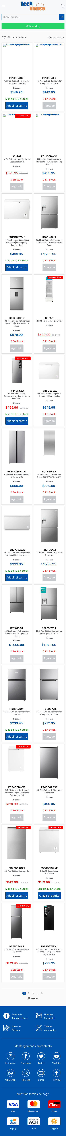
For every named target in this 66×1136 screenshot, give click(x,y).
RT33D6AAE (49, 708)
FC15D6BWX (49, 390)
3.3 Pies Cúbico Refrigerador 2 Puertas (16, 713)
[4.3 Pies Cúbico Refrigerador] (16, 847)
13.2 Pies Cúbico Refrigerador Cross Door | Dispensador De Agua (49, 242)
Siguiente (33, 998)
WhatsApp (34, 26)
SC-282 (16, 156)
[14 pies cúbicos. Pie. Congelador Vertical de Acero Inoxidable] (16, 370)
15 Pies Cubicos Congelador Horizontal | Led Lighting (49, 394)
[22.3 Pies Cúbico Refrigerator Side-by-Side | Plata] (49, 607)
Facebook (26, 1063)
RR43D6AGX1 (49, 787)
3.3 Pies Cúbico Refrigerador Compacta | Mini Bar (49, 713)
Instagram (10, 1063)
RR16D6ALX (49, 78)
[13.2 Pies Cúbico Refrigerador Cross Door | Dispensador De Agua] (49, 218)
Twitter (41, 1063)
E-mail (41, 1080)
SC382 (49, 318)
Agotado (49, 105)
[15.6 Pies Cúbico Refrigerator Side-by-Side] (16, 453)
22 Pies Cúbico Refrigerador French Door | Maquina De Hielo (16, 633)
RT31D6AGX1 (17, 708)
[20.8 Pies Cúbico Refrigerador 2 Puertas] (49, 531)
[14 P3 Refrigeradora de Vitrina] (49, 289)
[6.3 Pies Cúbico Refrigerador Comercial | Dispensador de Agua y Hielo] (49, 918)
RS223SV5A (49, 628)
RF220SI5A (16, 628)
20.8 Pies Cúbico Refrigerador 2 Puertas (49, 554)
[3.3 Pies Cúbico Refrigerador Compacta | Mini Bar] (49, 687)
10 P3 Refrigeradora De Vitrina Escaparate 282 (16, 160)
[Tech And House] (33, 6)
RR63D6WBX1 (49, 946)
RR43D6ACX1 (17, 868)
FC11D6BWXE (17, 237)
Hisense (16, 88)
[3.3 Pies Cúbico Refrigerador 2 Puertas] (16, 687)
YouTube (56, 1063)
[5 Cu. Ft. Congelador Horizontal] (49, 839)
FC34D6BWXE (16, 787)
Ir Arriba (56, 1080)
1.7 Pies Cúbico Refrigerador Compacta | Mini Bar (49, 82)
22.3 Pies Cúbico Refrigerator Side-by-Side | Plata (49, 632)
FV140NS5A (17, 390)
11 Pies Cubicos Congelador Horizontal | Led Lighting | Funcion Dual (17, 242)
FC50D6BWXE (49, 868)
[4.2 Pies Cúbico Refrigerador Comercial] (49, 765)
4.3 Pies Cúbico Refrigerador (17, 871)
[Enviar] (61, 17)
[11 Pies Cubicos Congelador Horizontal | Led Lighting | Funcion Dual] (16, 208)
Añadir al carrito (16, 105)
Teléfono (25, 1080)
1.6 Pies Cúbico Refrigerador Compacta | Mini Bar (16, 82)
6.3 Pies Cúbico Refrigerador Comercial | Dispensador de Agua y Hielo (49, 952)
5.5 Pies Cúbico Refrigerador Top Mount (16, 950)
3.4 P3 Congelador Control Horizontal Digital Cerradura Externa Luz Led (16, 792)
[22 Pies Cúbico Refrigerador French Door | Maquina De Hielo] (16, 599)
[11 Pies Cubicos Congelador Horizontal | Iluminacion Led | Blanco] (49, 128)
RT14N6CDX (16, 318)
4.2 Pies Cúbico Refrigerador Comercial (49, 791)
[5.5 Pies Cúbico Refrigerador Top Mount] (16, 935)
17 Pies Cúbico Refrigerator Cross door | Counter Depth (49, 475)
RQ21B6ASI (49, 549)
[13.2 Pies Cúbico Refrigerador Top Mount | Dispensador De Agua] (16, 304)
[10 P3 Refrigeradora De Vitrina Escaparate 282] (16, 144)
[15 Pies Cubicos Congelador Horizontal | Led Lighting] (49, 370)
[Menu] (8, 6)
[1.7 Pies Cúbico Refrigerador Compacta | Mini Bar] (49, 58)
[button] (14, 38)
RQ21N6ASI (49, 237)
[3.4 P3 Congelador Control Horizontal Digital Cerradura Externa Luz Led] (16, 759)
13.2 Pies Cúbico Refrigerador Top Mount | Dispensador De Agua (17, 323)
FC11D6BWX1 (49, 156)
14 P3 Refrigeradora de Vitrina (49, 321)
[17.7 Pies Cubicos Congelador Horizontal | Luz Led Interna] (16, 521)
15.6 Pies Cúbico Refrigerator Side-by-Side (17, 475)
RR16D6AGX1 (17, 78)
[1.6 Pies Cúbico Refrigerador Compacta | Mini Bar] (16, 58)
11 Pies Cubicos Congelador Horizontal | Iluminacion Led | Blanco (49, 161)
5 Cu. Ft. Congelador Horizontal (49, 872)
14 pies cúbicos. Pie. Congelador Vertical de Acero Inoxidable (17, 396)
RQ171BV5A (49, 471)
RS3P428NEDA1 (16, 471)
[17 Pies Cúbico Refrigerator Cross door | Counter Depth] (49, 443)
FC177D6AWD (17, 549)
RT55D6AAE (16, 946)
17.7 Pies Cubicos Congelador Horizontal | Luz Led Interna (17, 554)
